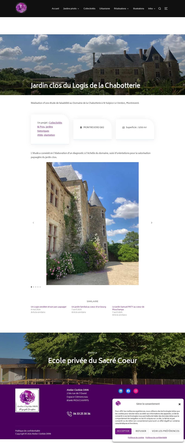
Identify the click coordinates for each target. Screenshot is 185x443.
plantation (49, 135)
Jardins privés (70, 8)
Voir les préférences (165, 431)
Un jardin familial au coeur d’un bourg (89, 307)
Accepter (123, 431)
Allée (40, 135)
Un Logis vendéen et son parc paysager (48, 307)
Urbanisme (104, 8)
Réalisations (120, 8)
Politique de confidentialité (156, 437)
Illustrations (138, 8)
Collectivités (89, 8)
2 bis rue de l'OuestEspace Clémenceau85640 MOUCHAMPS (78, 397)
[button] (179, 404)
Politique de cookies (136, 437)
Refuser (141, 431)
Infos (150, 8)
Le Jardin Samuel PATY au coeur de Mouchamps (128, 308)
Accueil (55, 8)
